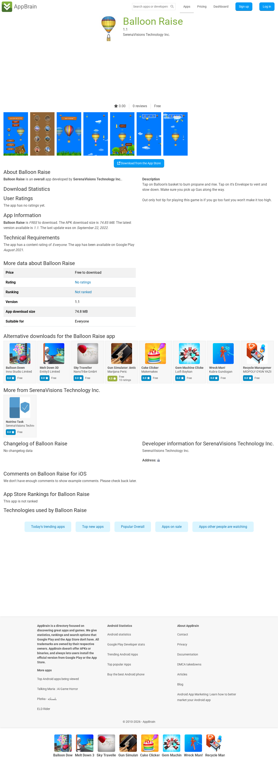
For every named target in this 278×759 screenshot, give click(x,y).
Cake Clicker (150, 368)
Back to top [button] (267, 719)
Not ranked (83, 292)
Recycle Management (257, 368)
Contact (182, 634)
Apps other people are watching (223, 527)
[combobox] (150, 6)
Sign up (244, 6)
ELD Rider (43, 709)
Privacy (182, 644)
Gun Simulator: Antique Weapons (122, 368)
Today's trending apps (48, 527)
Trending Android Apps (122, 654)
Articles (182, 674)
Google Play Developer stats (126, 644)
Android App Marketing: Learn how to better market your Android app (206, 697)
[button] (208, 460)
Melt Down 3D (49, 368)
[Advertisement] (133, 73)
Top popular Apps (119, 664)
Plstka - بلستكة (47, 699)
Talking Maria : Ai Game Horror (57, 689)
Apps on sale (172, 527)
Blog (180, 684)
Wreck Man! (217, 368)
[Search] (172, 6)
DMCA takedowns (189, 664)
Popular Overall (132, 527)
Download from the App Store (140, 163)
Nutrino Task (14, 421)
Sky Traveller (83, 368)
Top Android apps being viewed (58, 679)
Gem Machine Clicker (189, 368)
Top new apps (93, 527)
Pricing (202, 6)
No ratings (83, 282)
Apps (186, 6)
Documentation (187, 654)
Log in (267, 6)
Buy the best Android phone (125, 674)
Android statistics (119, 634)
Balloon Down (15, 368)
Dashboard (220, 6)
